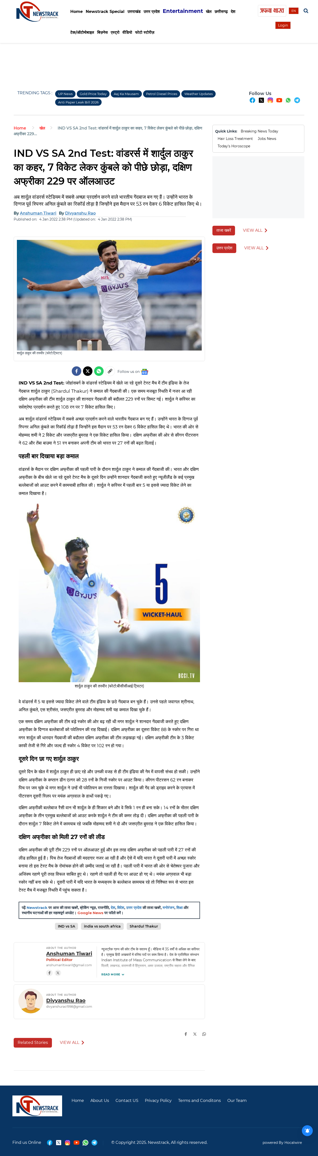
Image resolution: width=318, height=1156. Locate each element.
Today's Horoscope (234, 146)
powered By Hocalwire (282, 1142)
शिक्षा (179, 907)
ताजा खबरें (223, 230)
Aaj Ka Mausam (126, 94)
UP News (65, 94)
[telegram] (297, 102)
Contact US (127, 1100)
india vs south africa (102, 926)
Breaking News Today (259, 131)
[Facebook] (49, 973)
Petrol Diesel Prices (161, 94)
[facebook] (252, 102)
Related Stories (33, 1042)
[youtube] (279, 102)
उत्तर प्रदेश (134, 907)
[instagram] (270, 102)
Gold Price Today (93, 94)
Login (283, 25)
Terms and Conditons (199, 1100)
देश (113, 907)
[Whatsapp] (99, 371)
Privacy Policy (158, 1100)
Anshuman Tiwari (69, 954)
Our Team (237, 1100)
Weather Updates (198, 94)
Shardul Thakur (144, 926)
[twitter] (261, 102)
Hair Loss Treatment (235, 138)
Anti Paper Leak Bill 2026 (78, 102)
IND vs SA (66, 926)
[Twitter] (88, 371)
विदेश (120, 907)
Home (76, 11)
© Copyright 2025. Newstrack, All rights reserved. (159, 1142)
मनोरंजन (168, 907)
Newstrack (37, 907)
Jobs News (267, 138)
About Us (99, 1100)
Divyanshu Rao (65, 1000)
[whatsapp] (288, 102)
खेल (42, 128)
